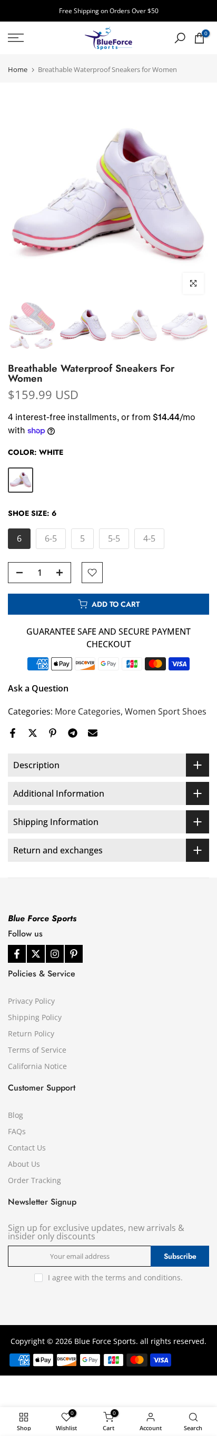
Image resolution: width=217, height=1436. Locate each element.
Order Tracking (34, 1180)
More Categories (88, 711)
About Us (24, 1164)
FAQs (17, 1131)
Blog (15, 1115)
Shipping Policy (35, 1017)
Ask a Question (38, 688)
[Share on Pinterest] (52, 733)
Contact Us (27, 1148)
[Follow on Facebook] (17, 954)
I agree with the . (115, 1277)
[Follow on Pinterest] (74, 954)
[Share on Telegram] (72, 733)
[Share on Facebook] (12, 733)
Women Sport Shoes (165, 711)
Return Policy (31, 1033)
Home (17, 69)
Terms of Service (37, 1050)
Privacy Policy (31, 1001)
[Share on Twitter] (32, 733)
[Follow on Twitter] (36, 954)
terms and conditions (143, 1277)
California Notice (37, 1066)
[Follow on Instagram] (55, 954)
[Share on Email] (92, 733)
